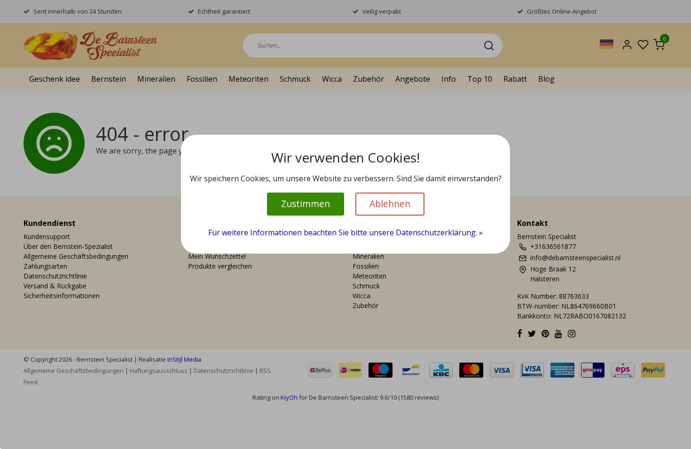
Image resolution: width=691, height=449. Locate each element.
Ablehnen (389, 203)
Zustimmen (305, 203)
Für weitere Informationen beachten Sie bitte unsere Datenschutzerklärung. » (345, 232)
